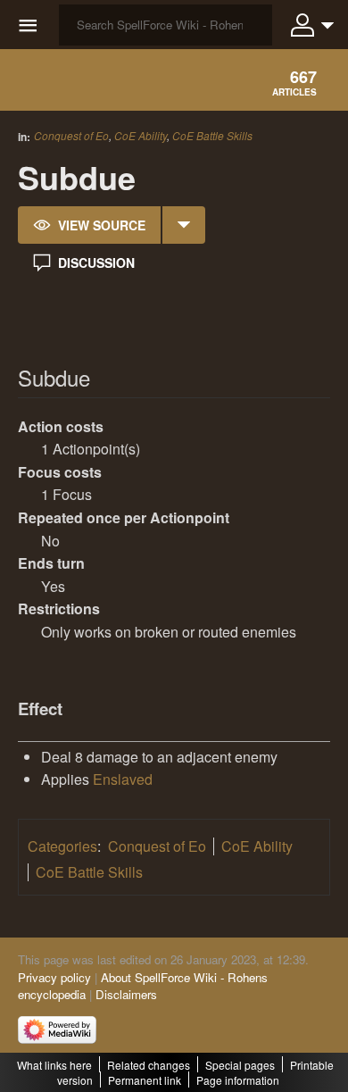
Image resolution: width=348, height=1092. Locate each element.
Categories (62, 846)
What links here (54, 1064)
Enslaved (123, 779)
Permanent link (144, 1080)
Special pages (240, 1064)
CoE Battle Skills (212, 136)
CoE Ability (140, 135)
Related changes (148, 1064)
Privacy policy (54, 977)
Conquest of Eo (71, 135)
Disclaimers (126, 994)
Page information (237, 1080)
